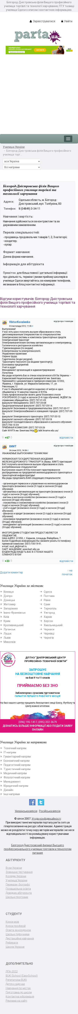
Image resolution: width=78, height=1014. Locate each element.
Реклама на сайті (16, 1000)
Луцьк (7, 633)
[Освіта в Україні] (37, 36)
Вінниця (9, 591)
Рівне (47, 600)
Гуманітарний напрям (17, 756)
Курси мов (12, 921)
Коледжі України (16, 876)
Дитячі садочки (15, 984)
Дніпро (8, 595)
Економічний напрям (17, 760)
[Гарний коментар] (3, 437)
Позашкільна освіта (18, 888)
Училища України (14, 146)
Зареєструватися (43, 21)
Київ (6, 616)
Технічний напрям (15, 748)
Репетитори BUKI (16, 979)
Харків (48, 616)
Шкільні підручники (17, 934)
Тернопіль (50, 608)
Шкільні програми (17, 897)
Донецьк (9, 600)
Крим (7, 621)
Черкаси (49, 629)
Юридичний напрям (16, 785)
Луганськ (9, 629)
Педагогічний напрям (17, 764)
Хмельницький (53, 625)
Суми (47, 604)
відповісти (66, 437)
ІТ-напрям (10, 752)
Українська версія (26, 811)
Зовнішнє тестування (19, 872)
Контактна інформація (20, 996)
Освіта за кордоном (18, 930)
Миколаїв (10, 641)
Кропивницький (13, 625)
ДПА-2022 (12, 971)
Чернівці (49, 633)
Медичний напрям (15, 773)
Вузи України (14, 867)
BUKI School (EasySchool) (22, 975)
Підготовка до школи (19, 992)
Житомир (10, 604)
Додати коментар (11, 572)
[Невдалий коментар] (11, 437)
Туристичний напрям (17, 769)
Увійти (68, 21)
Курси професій (16, 925)
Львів (7, 637)
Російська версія (49, 811)
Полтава (49, 595)
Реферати (12, 942)
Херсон (48, 621)
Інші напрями (12, 794)
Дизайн (8, 789)
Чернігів (49, 637)
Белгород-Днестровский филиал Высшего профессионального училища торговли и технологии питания (37, 849)
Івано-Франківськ (15, 612)
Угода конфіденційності (46, 818)
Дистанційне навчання (20, 938)
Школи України (15, 946)
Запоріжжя (11, 608)
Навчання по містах (18, 988)
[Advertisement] (39, 92)
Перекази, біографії (18, 884)
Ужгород (49, 612)
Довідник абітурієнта (19, 892)
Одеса (48, 591)
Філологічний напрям (17, 777)
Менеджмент (12, 781)
